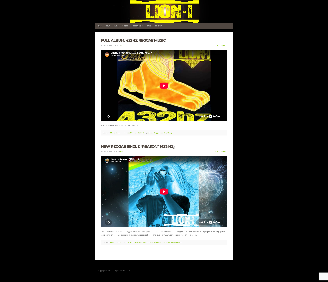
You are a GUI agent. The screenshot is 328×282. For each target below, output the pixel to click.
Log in (109, 274)
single (162, 242)
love (144, 133)
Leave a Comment (220, 45)
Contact (158, 26)
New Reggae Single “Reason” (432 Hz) (138, 146)
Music (116, 26)
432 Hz (139, 133)
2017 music (132, 133)
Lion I (164, 11)
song (173, 242)
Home (99, 26)
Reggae (118, 133)
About (107, 26)
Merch (149, 26)
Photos (125, 26)
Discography (137, 26)
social (162, 133)
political (150, 133)
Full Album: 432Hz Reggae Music (133, 40)
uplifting (169, 133)
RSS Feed (102, 274)
